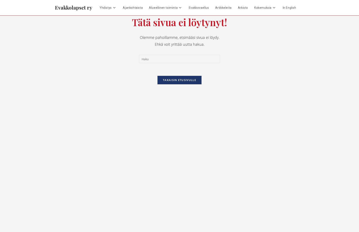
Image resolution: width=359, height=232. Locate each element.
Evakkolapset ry (73, 7)
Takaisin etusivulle (179, 80)
